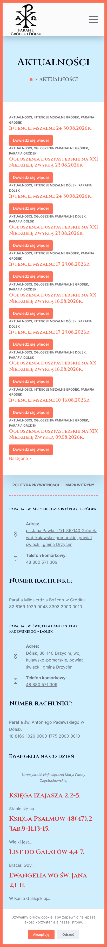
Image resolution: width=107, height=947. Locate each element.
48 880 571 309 (41, 562)
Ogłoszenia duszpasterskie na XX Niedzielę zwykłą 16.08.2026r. (52, 298)
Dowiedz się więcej (33, 142)
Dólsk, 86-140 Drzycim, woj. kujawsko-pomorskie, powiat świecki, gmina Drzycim (54, 660)
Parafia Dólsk (21, 221)
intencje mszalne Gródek (56, 117)
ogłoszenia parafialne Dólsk (60, 216)
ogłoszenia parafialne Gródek (61, 148)
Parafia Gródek (22, 153)
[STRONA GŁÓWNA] (31, 80)
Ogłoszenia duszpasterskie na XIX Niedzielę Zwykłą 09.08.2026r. (53, 434)
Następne (19, 458)
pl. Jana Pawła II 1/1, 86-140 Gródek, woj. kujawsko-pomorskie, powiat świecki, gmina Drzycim (61, 537)
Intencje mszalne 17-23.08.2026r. (49, 264)
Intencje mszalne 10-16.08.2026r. (49, 400)
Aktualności (20, 117)
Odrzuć (68, 934)
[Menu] (93, 19)
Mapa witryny (79, 485)
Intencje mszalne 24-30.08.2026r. (50, 128)
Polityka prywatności (35, 485)
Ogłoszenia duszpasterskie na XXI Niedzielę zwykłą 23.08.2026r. (53, 162)
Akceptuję (41, 934)
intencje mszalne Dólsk (55, 185)
